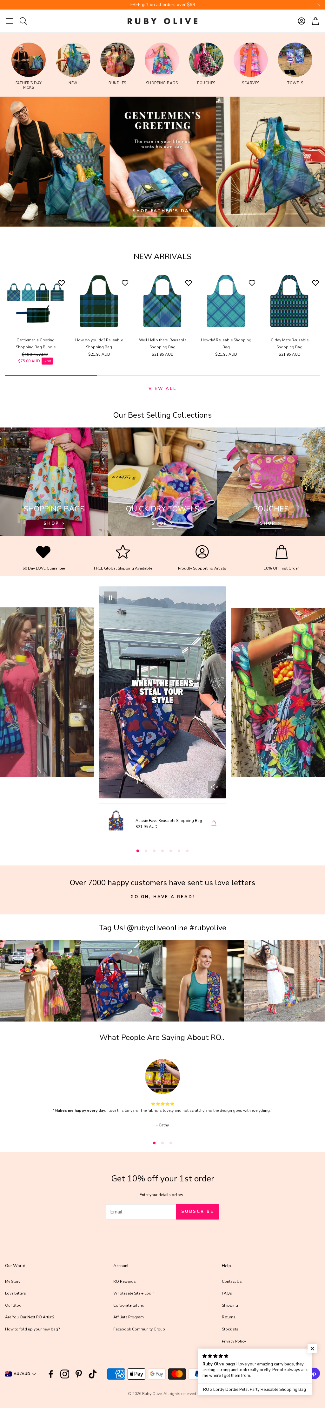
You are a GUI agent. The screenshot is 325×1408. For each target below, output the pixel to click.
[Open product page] (35, 301)
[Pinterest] (78, 1374)
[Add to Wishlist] (62, 283)
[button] (9, 21)
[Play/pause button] (110, 597)
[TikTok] (92, 1374)
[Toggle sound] (214, 787)
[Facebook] (50, 1374)
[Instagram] (64, 1374)
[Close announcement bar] (318, 5)
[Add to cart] (214, 823)
